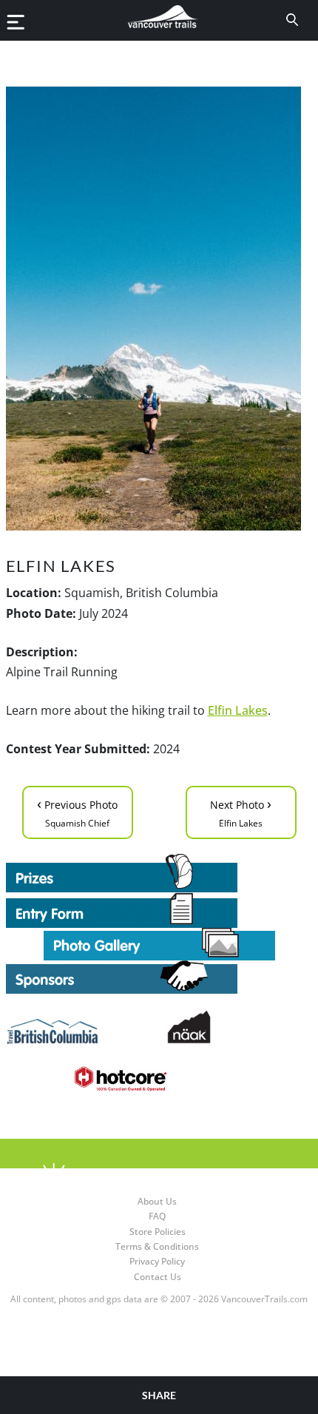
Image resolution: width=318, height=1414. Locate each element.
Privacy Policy (157, 1261)
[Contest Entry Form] (159, 910)
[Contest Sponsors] (159, 977)
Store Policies (157, 1231)
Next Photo (240, 811)
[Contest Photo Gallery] (159, 943)
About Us (157, 1201)
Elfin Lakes (238, 710)
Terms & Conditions (157, 1246)
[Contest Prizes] (159, 873)
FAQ (157, 1216)
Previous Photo (77, 811)
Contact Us (157, 1276)
